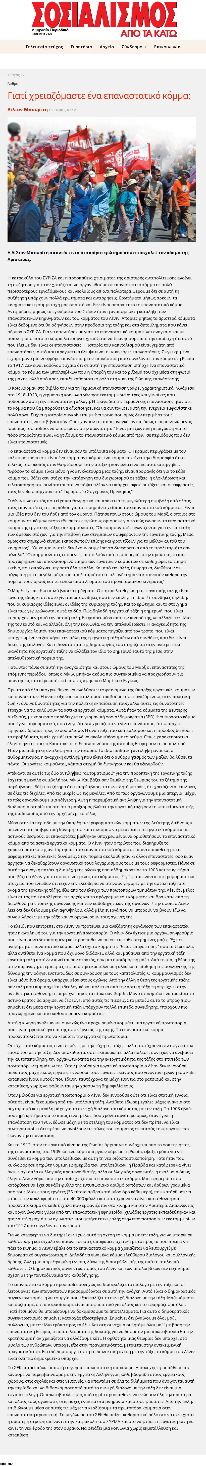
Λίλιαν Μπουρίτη (28, 109)
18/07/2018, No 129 (63, 110)
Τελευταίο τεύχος (44, 47)
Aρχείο (107, 47)
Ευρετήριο (81, 47)
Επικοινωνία (167, 47)
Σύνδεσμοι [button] (133, 47)
